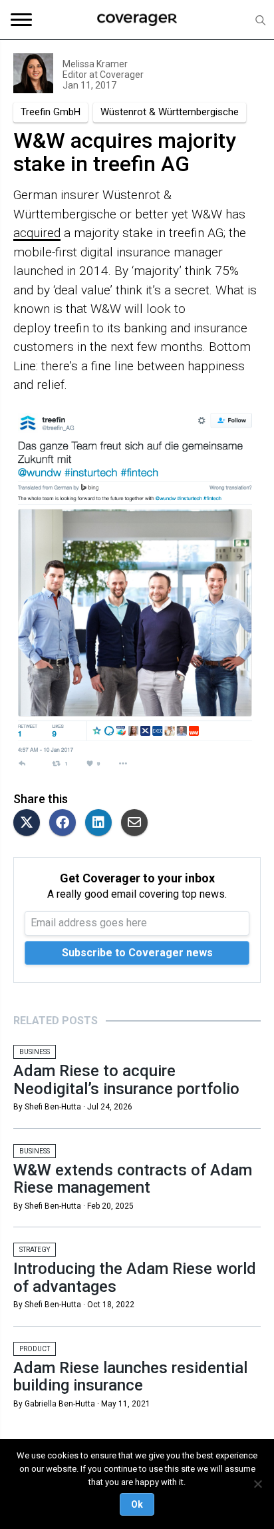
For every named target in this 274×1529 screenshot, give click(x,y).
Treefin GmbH (50, 112)
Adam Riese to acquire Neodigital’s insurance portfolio (126, 1079)
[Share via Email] (137, 823)
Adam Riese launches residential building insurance (130, 1376)
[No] (257, 1483)
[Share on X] (30, 823)
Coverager (121, 74)
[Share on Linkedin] (101, 823)
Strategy (34, 1249)
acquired (37, 232)
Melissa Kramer (95, 64)
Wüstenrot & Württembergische (169, 112)
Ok (137, 1504)
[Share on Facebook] (65, 823)
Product (34, 1349)
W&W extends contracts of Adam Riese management (132, 1179)
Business (34, 1052)
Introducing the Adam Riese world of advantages (134, 1277)
